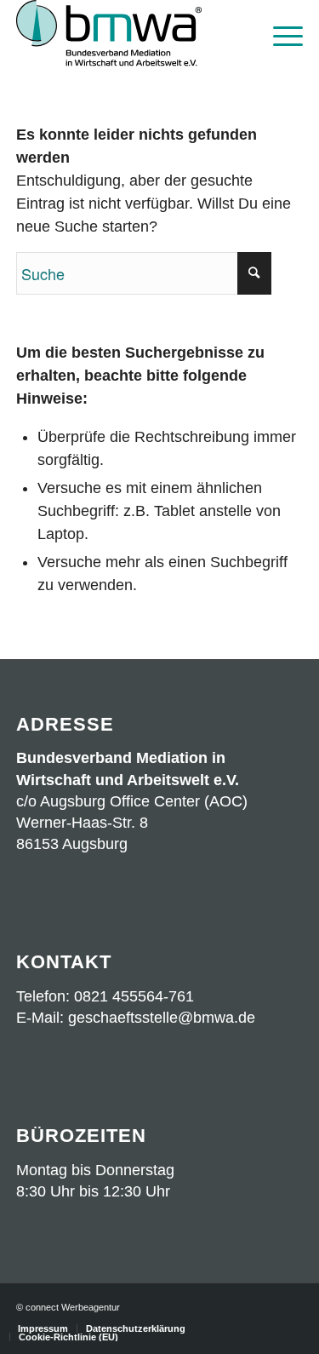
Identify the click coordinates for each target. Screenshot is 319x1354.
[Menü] (279, 34)
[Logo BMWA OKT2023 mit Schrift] (131, 34)
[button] (30, 1323)
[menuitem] (279, 34)
